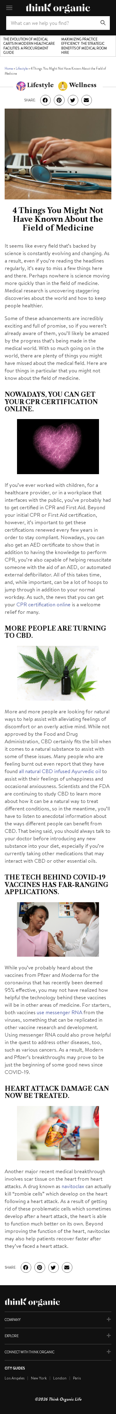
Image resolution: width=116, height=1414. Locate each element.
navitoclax (73, 1186)
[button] (45, 100)
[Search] (103, 23)
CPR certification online (43, 604)
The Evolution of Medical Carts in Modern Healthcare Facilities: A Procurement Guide (29, 46)
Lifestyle (22, 68)
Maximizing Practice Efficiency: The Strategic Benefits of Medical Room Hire (84, 46)
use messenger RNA (60, 1012)
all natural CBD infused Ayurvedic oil (60, 771)
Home (9, 68)
